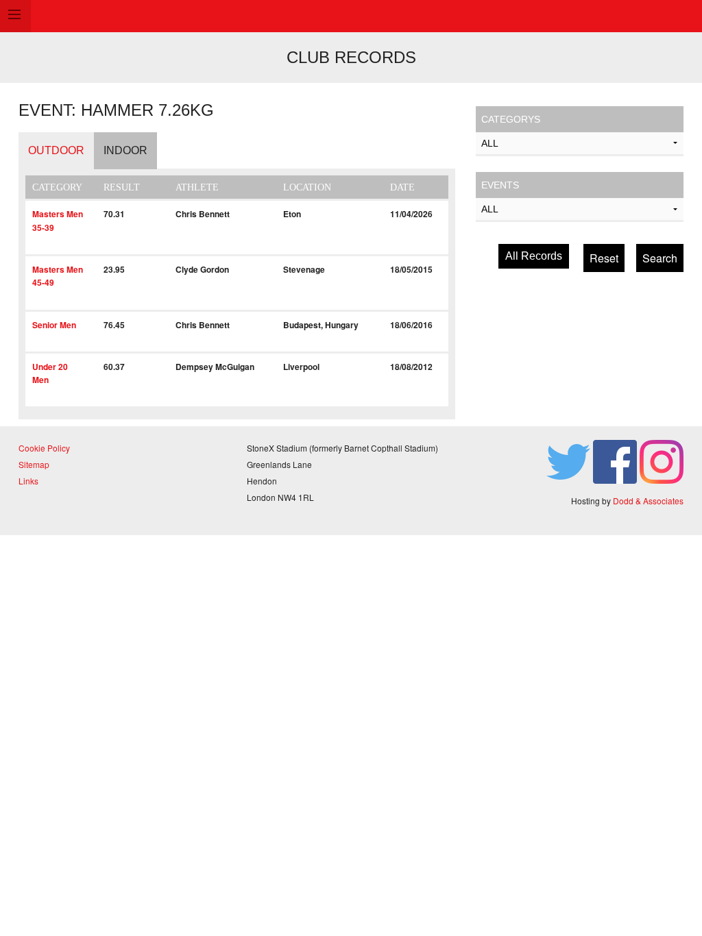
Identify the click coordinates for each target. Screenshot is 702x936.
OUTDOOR (56, 150)
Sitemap (34, 464)
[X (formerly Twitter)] (568, 461)
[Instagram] (661, 461)
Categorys (510, 119)
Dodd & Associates (648, 500)
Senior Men (54, 325)
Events (500, 185)
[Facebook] (615, 461)
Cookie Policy (44, 448)
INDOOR (125, 150)
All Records (533, 256)
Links (28, 481)
